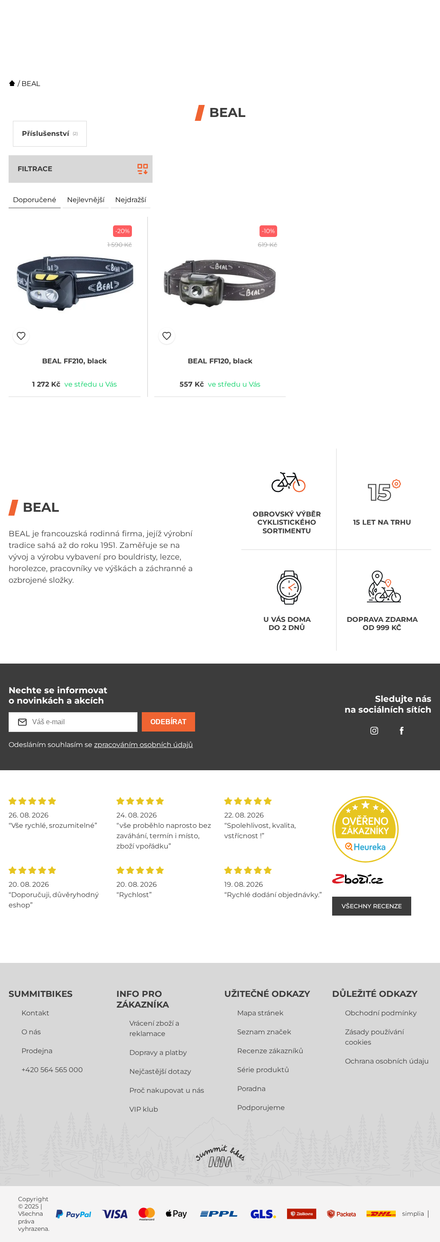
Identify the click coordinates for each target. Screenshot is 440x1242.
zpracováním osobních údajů (143, 745)
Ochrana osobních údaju (387, 1061)
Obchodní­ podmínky (381, 1013)
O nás (31, 1032)
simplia (413, 1213)
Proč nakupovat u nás (166, 1090)
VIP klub (143, 1109)
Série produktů (263, 1070)
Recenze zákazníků (270, 1051)
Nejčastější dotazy (160, 1071)
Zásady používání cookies (374, 1037)
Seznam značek (264, 1032)
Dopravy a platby (158, 1052)
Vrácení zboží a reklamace (154, 1028)
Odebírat (168, 722)
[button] (21, 336)
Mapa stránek (260, 1013)
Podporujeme (261, 1108)
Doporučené (34, 200)
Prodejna (36, 1051)
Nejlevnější (85, 200)
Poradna (251, 1089)
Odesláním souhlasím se (101, 745)
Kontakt (35, 1013)
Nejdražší (130, 200)
